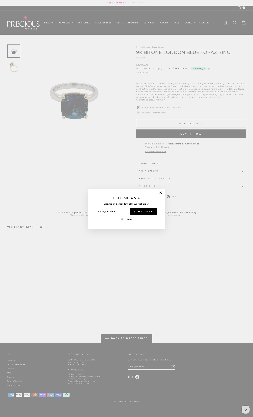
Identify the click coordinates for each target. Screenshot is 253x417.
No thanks (126, 219)
